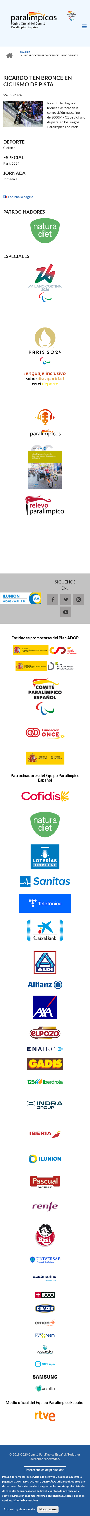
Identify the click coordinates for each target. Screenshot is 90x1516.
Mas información (25, 1500)
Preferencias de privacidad (45, 1470)
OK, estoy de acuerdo (19, 1509)
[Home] (34, 16)
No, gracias (48, 1509)
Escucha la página (20, 197)
